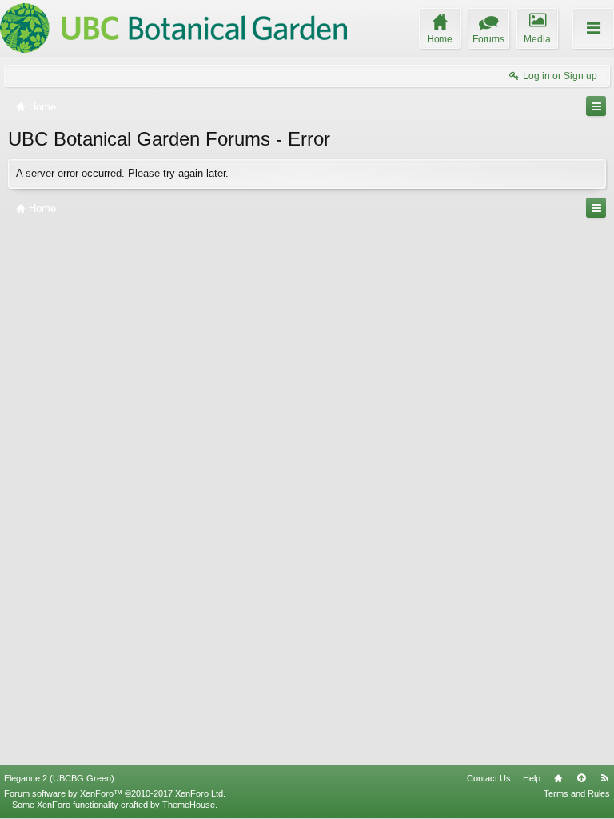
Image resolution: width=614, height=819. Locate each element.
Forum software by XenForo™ (114, 793)
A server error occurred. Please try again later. (122, 173)
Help (531, 778)
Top (581, 778)
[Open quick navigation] (596, 106)
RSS (604, 778)
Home (558, 778)
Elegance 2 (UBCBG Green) (59, 778)
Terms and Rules (577, 793)
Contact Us (489, 778)
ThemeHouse (188, 804)
